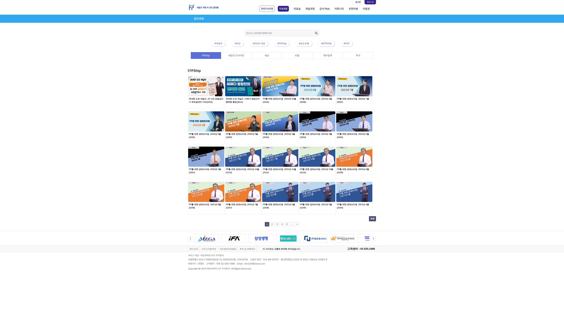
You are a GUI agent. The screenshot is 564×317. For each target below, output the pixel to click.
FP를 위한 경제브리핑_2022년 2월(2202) (353, 135)
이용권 (366, 8)
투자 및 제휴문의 (247, 249)
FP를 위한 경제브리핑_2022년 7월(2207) (353, 100)
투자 (358, 55)
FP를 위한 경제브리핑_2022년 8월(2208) (316, 100)
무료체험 (283, 8)
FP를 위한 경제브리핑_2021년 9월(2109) (353, 171)
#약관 (347, 43)
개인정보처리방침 (228, 249)
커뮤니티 (339, 8)
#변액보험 (326, 43)
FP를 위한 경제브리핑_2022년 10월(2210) (279, 100)
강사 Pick (324, 8)
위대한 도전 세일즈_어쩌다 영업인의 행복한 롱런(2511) (243, 100)
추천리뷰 (353, 8)
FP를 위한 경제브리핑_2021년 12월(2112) (242, 171)
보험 (297, 55)
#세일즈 (218, 43)
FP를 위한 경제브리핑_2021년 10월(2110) (316, 171)
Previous (190, 238)
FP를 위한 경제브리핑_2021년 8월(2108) (205, 206)
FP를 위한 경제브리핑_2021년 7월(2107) (242, 206)
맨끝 (297, 224)
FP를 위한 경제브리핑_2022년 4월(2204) (279, 135)
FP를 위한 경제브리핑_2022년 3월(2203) (316, 135)
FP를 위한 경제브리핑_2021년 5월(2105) (316, 206)
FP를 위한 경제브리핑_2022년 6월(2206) (205, 135)
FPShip (206, 55)
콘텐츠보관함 (267, 8)
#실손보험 (304, 43)
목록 (372, 218)
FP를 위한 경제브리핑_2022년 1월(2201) (205, 171)
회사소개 (194, 249)
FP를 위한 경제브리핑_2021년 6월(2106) (279, 206)
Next (373, 238)
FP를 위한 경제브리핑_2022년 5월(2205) (242, 135)
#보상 (238, 43)
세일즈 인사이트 (236, 55)
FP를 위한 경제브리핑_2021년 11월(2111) (279, 171)
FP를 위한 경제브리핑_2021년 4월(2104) (353, 206)
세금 (267, 55)
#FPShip (282, 43)
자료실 (297, 8)
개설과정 (310, 8)
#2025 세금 (259, 43)
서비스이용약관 (209, 249)
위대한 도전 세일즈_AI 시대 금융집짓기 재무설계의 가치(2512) (206, 100)
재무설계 (327, 55)
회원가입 (370, 2)
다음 (292, 224)
